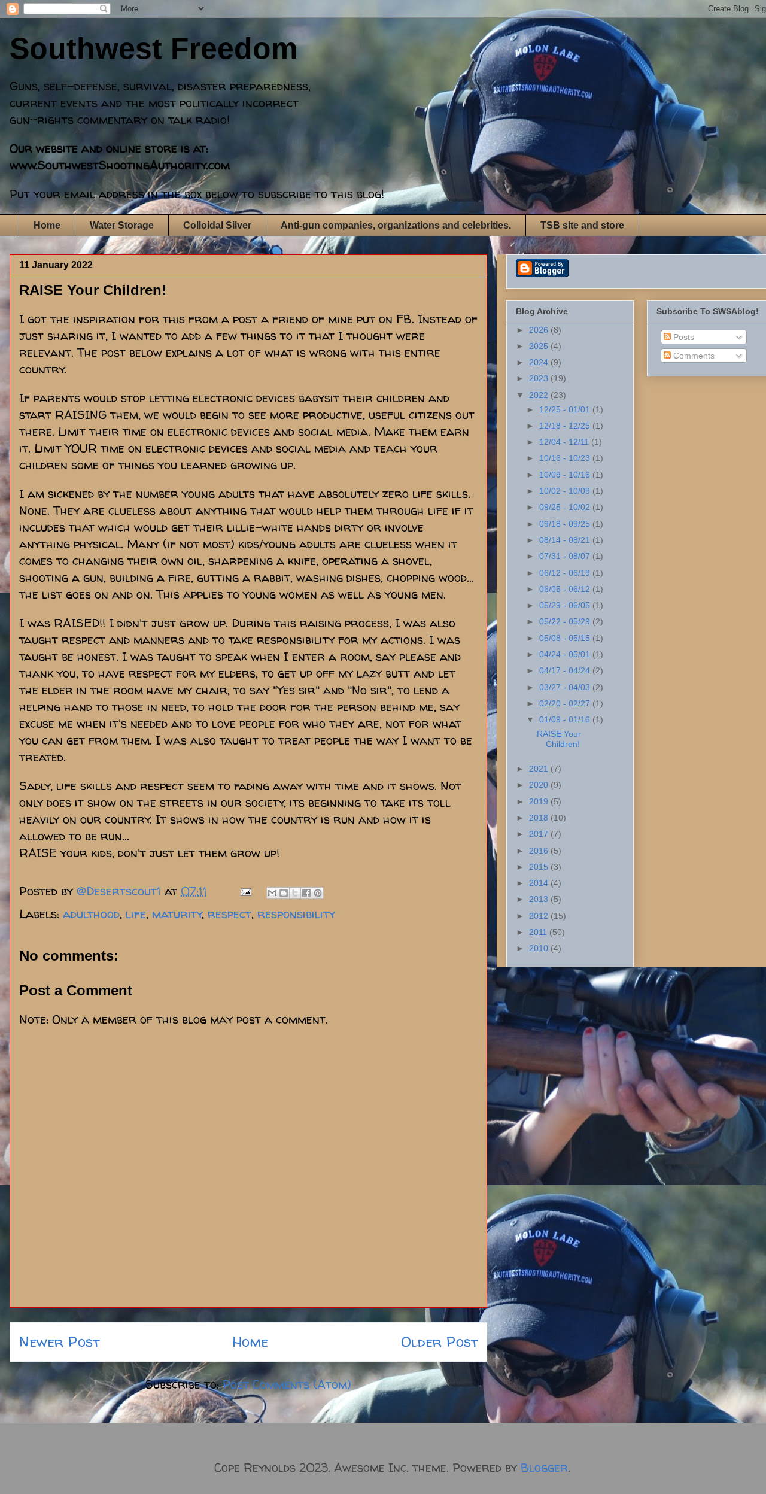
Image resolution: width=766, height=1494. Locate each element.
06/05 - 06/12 (565, 589)
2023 (540, 378)
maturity (177, 914)
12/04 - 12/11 (565, 442)
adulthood (91, 914)
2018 (540, 817)
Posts (682, 337)
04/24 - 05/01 (565, 654)
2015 (540, 867)
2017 (540, 834)
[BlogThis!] (284, 893)
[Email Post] (245, 891)
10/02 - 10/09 (565, 491)
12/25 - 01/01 (565, 409)
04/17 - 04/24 (565, 670)
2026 (540, 330)
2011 (539, 932)
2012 (540, 916)
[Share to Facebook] (306, 893)
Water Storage (122, 225)
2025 (540, 346)
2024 (540, 362)
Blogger (544, 1467)
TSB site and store (582, 225)
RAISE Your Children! (559, 739)
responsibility (296, 914)
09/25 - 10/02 (565, 507)
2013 (540, 899)
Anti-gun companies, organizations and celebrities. (396, 225)
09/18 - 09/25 (565, 524)
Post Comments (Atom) (287, 1384)
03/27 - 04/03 (565, 687)
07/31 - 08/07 (565, 556)
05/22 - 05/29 (565, 621)
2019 (540, 801)
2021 (540, 768)
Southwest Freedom (153, 48)
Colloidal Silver (217, 225)
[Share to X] (295, 893)
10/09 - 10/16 (565, 474)
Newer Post (59, 1342)
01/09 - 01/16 (565, 719)
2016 (540, 850)
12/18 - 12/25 (565, 425)
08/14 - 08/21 (565, 540)
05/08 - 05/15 (565, 638)
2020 (540, 784)
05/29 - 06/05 (565, 605)
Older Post (439, 1342)
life (136, 914)
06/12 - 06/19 (565, 573)
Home (47, 225)
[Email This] (272, 893)
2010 (540, 948)
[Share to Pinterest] (318, 893)
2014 (540, 883)
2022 (540, 395)
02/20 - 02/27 (565, 703)
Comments (693, 355)
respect (229, 914)
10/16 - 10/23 (565, 458)
